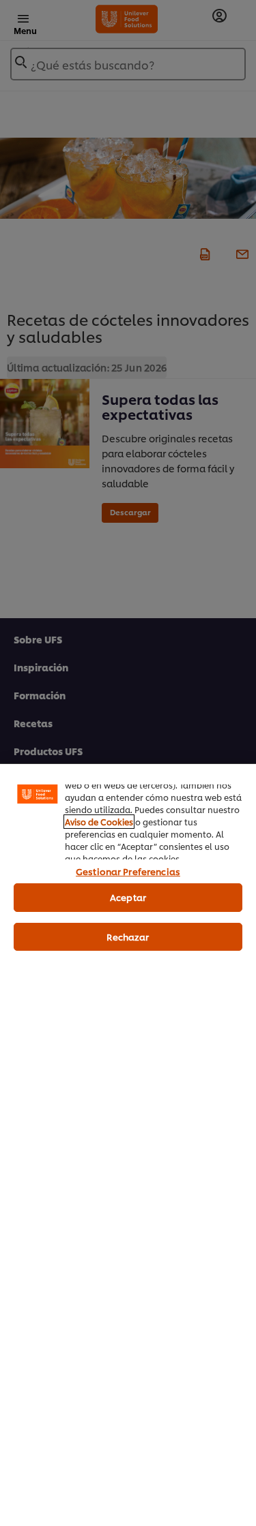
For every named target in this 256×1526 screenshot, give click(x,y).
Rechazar (127, 936)
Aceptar (128, 897)
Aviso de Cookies (99, 821)
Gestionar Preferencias (128, 871)
